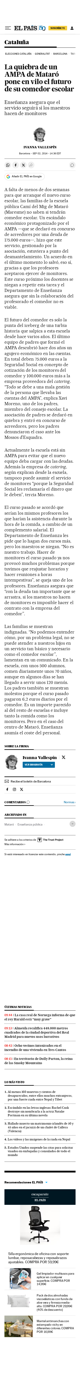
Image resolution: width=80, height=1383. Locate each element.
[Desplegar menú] (8, 28)
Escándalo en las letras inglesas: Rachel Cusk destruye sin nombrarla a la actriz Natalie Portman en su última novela (38, 1111)
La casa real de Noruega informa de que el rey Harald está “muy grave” (39, 1017)
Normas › (70, 802)
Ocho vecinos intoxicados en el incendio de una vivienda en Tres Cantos (35, 1048)
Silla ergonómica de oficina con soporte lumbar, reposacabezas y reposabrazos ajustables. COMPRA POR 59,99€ (38, 1258)
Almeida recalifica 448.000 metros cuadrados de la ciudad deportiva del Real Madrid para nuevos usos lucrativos (36, 1032)
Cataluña (16, 42)
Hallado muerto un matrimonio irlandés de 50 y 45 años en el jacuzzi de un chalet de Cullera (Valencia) (41, 1127)
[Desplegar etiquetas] (73, 824)
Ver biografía (34, 764)
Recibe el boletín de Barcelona (31, 781)
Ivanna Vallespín (40, 147)
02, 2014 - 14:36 (47, 153)
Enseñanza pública (30, 824)
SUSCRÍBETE (57, 28)
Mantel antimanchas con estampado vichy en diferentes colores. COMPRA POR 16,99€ (55, 1326)
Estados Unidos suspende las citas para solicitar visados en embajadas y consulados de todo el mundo (40, 1151)
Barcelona (60, 53)
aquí (68, 854)
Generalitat (42, 53)
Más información (14, 844)
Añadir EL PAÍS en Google (27, 176)
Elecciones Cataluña (18, 53)
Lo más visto (14, 1082)
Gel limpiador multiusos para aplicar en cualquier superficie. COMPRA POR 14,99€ (55, 1279)
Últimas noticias (18, 1007)
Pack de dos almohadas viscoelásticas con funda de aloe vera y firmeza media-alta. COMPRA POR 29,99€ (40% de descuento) (54, 1302)
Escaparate (40, 1197)
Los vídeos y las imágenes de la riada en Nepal (39, 1139)
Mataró (9, 824)
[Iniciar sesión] (72, 28)
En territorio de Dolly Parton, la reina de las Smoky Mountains (38, 1061)
